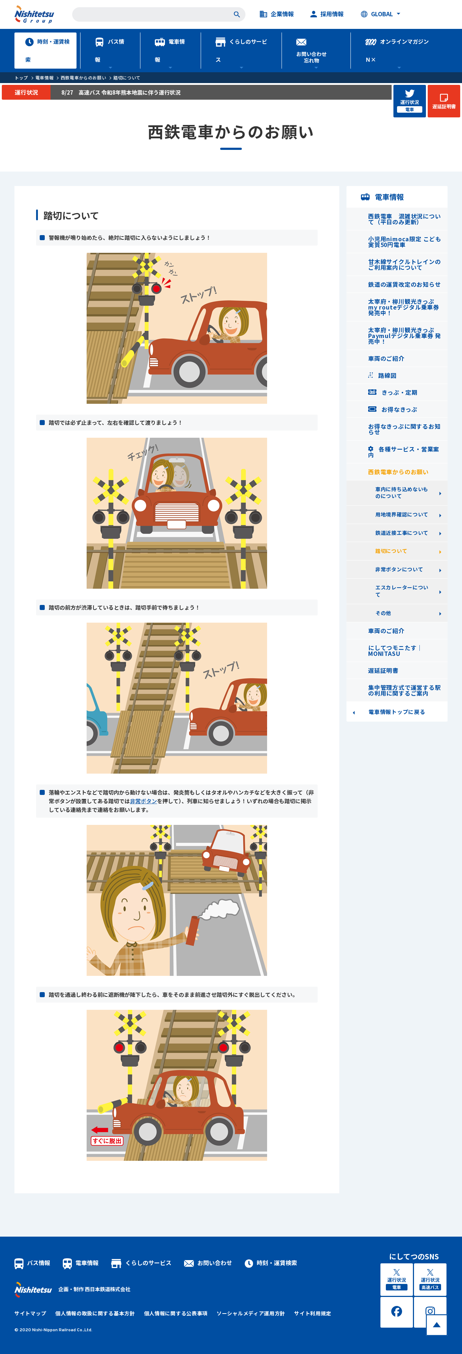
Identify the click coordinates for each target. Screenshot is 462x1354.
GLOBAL (382, 14)
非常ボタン (143, 801)
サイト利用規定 (312, 1313)
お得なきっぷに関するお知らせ (404, 429)
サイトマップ (30, 1313)
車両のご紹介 (386, 358)
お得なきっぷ (399, 409)
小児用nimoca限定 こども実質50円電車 (404, 241)
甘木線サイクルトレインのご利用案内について (404, 264)
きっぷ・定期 (399, 392)
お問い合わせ (214, 1262)
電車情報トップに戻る (397, 711)
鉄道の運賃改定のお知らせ (404, 284)
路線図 (386, 375)
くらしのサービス (241, 50)
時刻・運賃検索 (47, 50)
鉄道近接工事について (401, 532)
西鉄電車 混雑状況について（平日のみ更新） (404, 219)
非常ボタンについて (399, 569)
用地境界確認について (401, 514)
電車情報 (170, 50)
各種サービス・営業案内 (403, 452)
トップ (21, 77)
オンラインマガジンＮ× (397, 50)
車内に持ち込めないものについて (401, 492)
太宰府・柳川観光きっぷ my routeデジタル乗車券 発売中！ (403, 307)
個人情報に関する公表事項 (176, 1313)
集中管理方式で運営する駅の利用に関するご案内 (404, 690)
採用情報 (332, 14)
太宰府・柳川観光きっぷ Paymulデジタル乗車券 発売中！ (404, 335)
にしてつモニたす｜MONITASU (395, 650)
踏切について (127, 77)
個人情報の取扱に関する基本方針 (95, 1313)
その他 (383, 613)
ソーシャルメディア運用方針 (251, 1313)
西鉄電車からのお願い (83, 77)
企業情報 (282, 14)
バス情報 (109, 50)
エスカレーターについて (401, 591)
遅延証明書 (383, 670)
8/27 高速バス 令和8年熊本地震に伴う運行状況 (120, 92)
